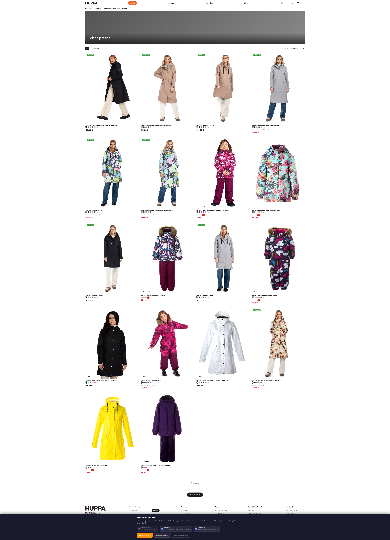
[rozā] (201, 212)
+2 (97, 127)
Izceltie (88, 8)
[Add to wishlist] (135, 55)
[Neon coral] (95, 382)
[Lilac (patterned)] (206, 212)
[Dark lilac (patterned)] (146, 382)
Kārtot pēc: (284, 49)
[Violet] (203, 212)
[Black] (144, 127)
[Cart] (298, 3)
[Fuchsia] (255, 212)
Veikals (132, 3)
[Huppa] (91, 3)
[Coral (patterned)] (259, 212)
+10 (263, 212)
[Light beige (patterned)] (95, 127)
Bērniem (116, 8)
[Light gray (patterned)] (257, 297)
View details (131, 121)
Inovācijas (209, 3)
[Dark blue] (90, 467)
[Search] (282, 3)
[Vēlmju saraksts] (293, 3)
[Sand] (261, 212)
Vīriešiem (107, 8)
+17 (97, 382)
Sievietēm (97, 8)
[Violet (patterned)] (148, 382)
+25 (263, 297)
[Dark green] (88, 467)
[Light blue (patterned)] (206, 127)
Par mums (170, 3)
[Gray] (88, 127)
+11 (152, 382)
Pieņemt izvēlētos (162, 535)
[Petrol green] (93, 127)
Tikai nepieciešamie (181, 535)
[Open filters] (87, 48)
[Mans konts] (287, 3)
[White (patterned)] (257, 212)
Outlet (124, 8)
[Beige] (90, 127)
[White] (93, 382)
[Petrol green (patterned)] (90, 382)
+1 (208, 127)
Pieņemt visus (144, 535)
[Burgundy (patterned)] (199, 212)
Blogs (246, 3)
